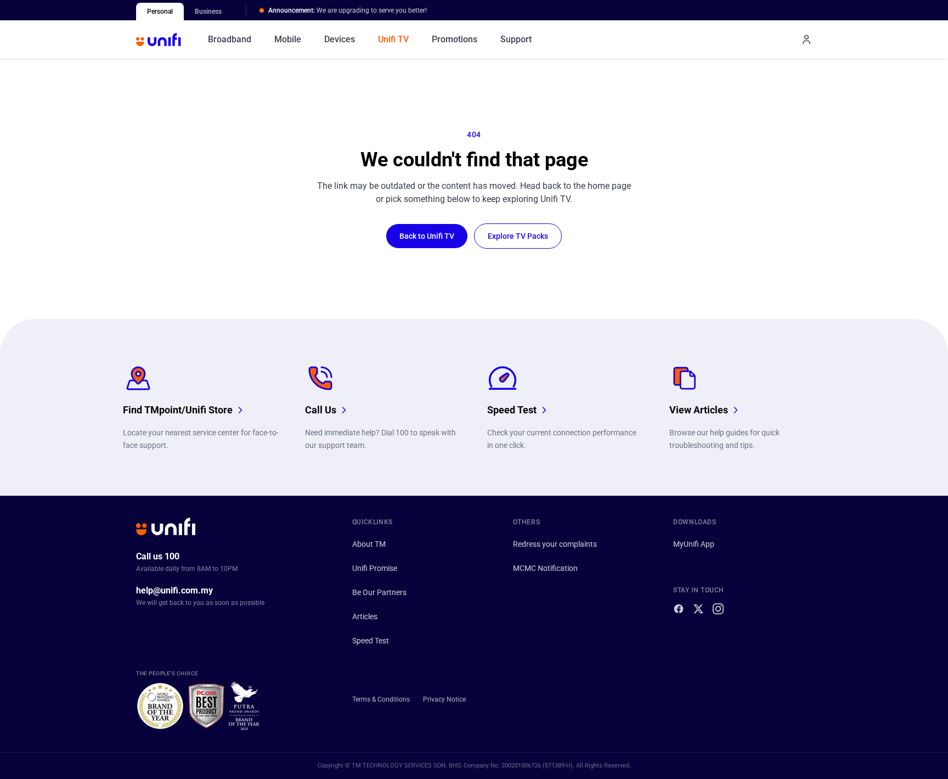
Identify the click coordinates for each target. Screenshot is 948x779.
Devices (339, 39)
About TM (369, 544)
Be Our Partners (379, 592)
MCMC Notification (545, 568)
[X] (698, 608)
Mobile (287, 39)
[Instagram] (718, 608)
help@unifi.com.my (174, 590)
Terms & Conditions (381, 699)
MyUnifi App (693, 544)
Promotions (454, 39)
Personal (160, 11)
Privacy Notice (444, 699)
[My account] (806, 39)
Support (516, 39)
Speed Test (370, 640)
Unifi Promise (374, 568)
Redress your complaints (555, 544)
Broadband (229, 39)
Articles (364, 616)
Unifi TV (393, 39)
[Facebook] (678, 608)
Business (208, 11)
